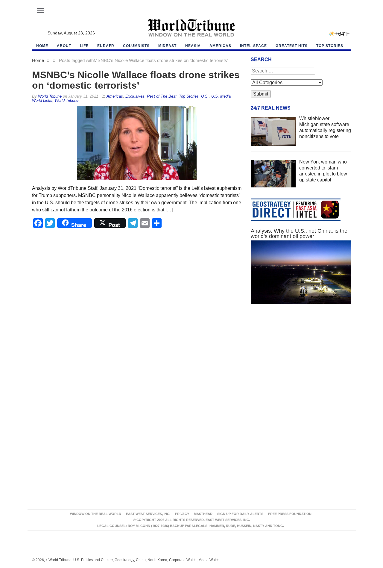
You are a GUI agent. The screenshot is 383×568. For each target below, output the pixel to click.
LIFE (84, 46)
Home (38, 60)
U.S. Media (221, 96)
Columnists (136, 46)
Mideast (167, 46)
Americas (220, 46)
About (64, 46)
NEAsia (193, 46)
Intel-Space (253, 46)
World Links (42, 100)
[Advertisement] (301, 365)
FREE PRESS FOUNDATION (289, 514)
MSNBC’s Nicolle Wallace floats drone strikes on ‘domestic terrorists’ (136, 80)
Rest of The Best (162, 96)
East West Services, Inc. (148, 514)
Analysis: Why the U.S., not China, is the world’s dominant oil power (299, 233)
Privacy (182, 514)
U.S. (205, 96)
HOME (42, 46)
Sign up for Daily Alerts (240, 514)
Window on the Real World (95, 514)
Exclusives (135, 96)
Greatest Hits (292, 46)
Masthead (203, 514)
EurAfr (105, 46)
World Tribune (66, 100)
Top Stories (329, 46)
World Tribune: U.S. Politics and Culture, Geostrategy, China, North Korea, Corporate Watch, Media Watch (133, 560)
